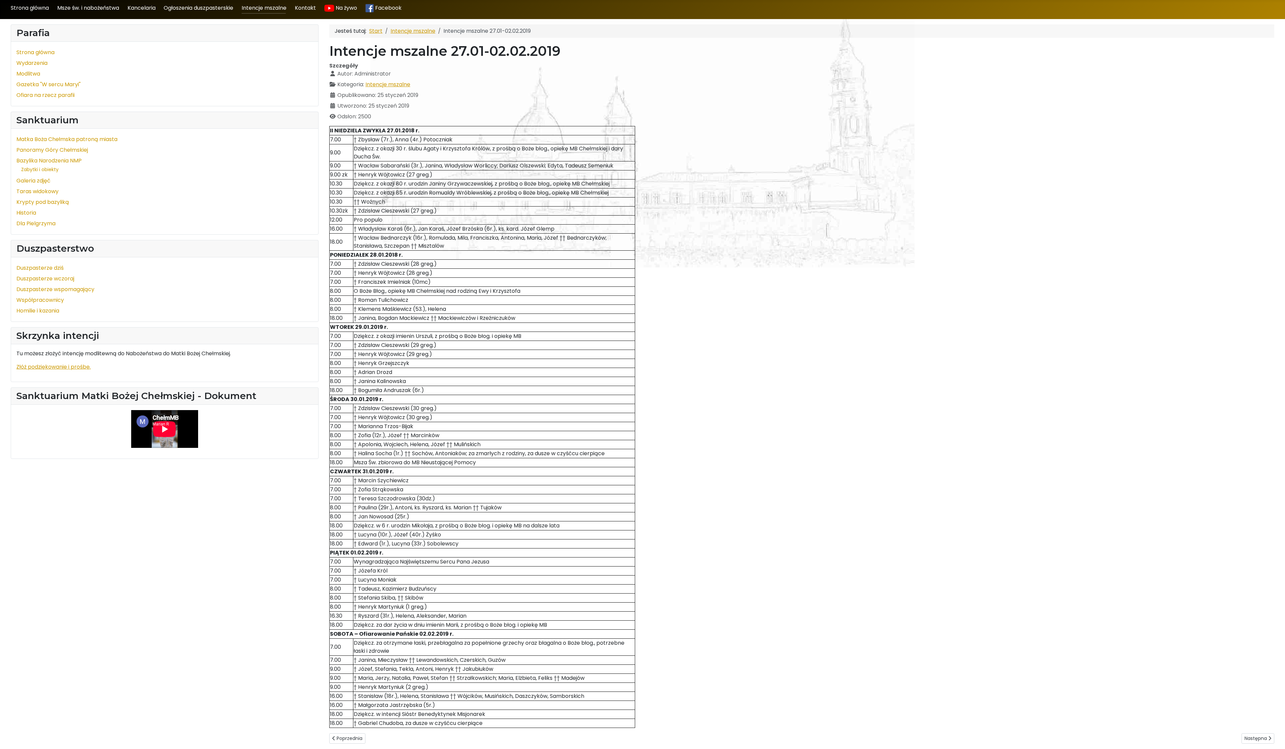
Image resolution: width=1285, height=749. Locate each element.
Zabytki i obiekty (40, 169)
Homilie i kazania (37, 311)
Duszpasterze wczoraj (45, 278)
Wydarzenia (32, 63)
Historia (26, 213)
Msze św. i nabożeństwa (88, 8)
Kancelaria (141, 8)
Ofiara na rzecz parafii (45, 95)
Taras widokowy (37, 191)
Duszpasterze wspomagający (55, 289)
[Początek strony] (1273, 737)
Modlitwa (28, 74)
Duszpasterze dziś (40, 268)
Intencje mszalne (264, 8)
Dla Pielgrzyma (36, 223)
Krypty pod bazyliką (42, 202)
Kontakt (305, 8)
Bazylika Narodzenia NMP (49, 160)
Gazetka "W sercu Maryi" (48, 84)
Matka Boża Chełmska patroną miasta (66, 139)
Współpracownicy (40, 300)
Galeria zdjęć (33, 180)
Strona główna (30, 8)
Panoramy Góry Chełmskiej (52, 150)
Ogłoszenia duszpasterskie (198, 8)
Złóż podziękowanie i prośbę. (53, 367)
